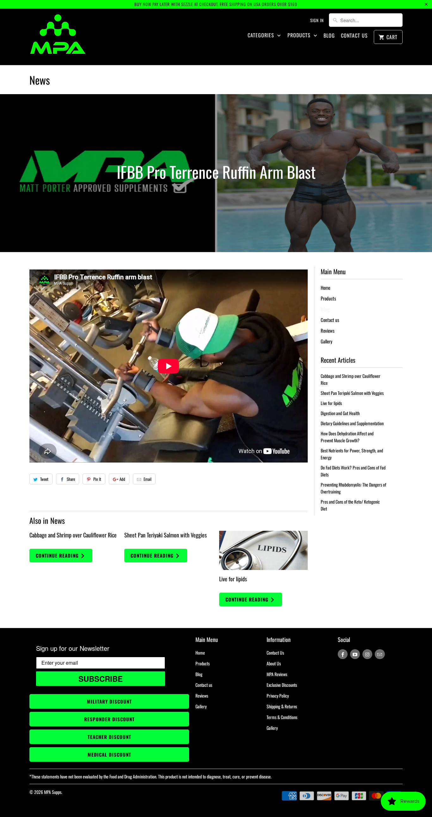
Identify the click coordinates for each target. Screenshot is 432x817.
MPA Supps (52, 792)
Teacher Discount (109, 736)
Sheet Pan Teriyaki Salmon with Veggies (165, 535)
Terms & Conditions (282, 717)
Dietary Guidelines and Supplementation (352, 423)
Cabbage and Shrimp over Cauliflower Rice (73, 535)
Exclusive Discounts (282, 684)
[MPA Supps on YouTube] (355, 654)
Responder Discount (109, 719)
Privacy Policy (278, 695)
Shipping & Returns (282, 706)
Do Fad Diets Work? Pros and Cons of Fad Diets (353, 471)
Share (71, 479)
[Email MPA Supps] (380, 654)
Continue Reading (58, 555)
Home (325, 287)
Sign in (317, 20)
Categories (262, 35)
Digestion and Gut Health (340, 413)
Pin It (97, 479)
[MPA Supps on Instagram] (367, 654)
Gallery (326, 341)
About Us (274, 663)
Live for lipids (233, 579)
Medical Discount (109, 754)
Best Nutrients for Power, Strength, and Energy (352, 454)
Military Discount (109, 701)
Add (122, 479)
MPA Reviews (277, 674)
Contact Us (354, 35)
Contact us (330, 319)
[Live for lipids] (263, 550)
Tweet (44, 479)
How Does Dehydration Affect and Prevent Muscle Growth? (347, 437)
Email (147, 479)
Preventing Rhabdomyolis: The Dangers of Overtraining (353, 488)
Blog (329, 35)
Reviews (328, 330)
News (39, 80)
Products (299, 35)
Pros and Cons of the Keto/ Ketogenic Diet (350, 505)
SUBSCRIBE (100, 678)
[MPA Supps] (57, 36)
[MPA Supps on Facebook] (343, 654)
